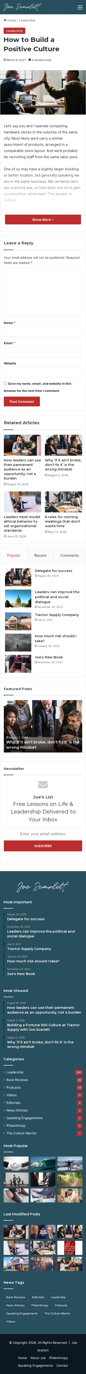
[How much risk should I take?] (18, 643)
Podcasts (13, 1087)
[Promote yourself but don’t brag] (69, 1164)
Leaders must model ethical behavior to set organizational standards (22, 524)
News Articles (16, 1110)
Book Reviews (17, 1080)
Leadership (27, 20)
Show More (42, 219)
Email (9, 343)
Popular (13, 555)
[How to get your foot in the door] (16, 1195)
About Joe (38, 1358)
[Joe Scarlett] (23, 7)
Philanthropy (16, 1125)
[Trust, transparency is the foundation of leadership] (16, 1164)
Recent (40, 555)
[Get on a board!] (43, 1195)
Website (10, 363)
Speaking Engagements (24, 1118)
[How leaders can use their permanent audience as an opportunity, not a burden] (22, 445)
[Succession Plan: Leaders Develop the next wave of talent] (43, 1164)
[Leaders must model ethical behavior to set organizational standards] (22, 501)
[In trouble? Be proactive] (69, 1195)
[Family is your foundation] (16, 1179)
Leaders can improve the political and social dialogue (57, 597)
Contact (62, 1365)
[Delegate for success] (18, 577)
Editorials (13, 1103)
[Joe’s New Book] (18, 664)
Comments (69, 555)
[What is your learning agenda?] (43, 1264)
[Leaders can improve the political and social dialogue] (18, 598)
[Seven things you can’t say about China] (69, 1248)
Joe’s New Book (49, 657)
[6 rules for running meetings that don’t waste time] (63, 501)
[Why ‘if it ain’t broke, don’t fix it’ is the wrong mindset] (63, 445)
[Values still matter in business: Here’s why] (69, 1179)
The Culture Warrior (21, 1133)
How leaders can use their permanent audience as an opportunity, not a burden (22, 469)
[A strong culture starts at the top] (69, 1264)
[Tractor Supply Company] (18, 621)
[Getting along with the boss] (43, 1179)
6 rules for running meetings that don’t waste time (62, 521)
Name (9, 323)
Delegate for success (53, 571)
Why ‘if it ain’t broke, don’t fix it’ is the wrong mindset (63, 464)
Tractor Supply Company (57, 615)
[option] (43, 726)
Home (11, 20)
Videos (11, 1095)
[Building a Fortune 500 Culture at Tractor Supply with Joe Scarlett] (43, 1232)
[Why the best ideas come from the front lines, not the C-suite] (16, 1264)
